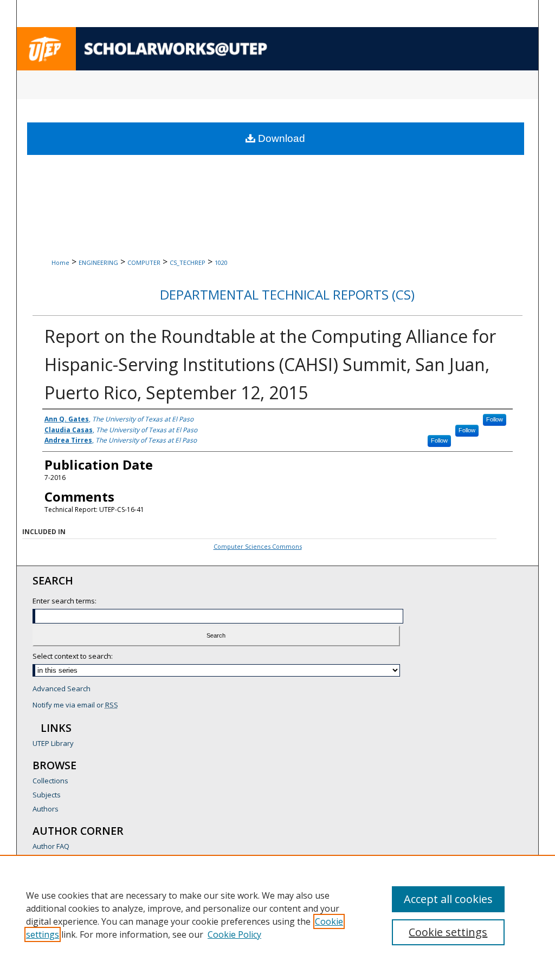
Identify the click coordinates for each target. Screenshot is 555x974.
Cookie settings (448, 932)
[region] (277, 914)
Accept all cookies (448, 899)
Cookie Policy (234, 934)
